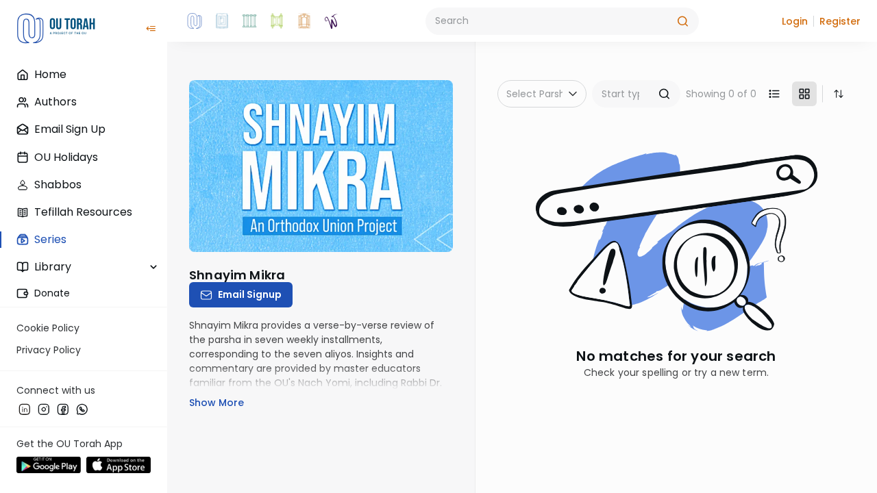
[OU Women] (332, 21)
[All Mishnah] (222, 21)
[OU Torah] (195, 21)
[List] (774, 93)
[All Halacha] (249, 21)
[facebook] (63, 409)
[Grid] (804, 93)
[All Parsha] (277, 21)
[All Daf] (304, 21)
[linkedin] (24, 409)
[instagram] (44, 409)
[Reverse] (838, 93)
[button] (795, 21)
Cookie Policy (47, 328)
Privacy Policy (48, 350)
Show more (216, 402)
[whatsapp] (82, 409)
